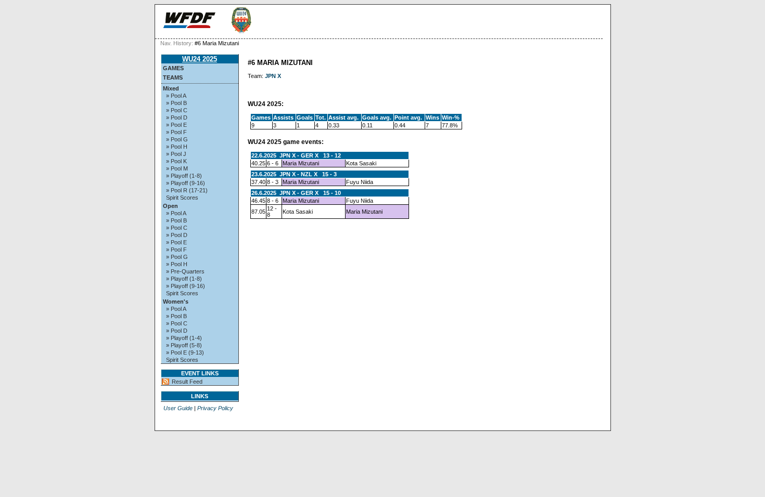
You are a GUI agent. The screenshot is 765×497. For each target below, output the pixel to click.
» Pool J (176, 154)
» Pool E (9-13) (185, 352)
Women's (175, 301)
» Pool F (176, 132)
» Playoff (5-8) (184, 345)
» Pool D (176, 117)
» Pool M (177, 168)
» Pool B (176, 103)
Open (170, 206)
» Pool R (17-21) (187, 190)
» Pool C (176, 110)
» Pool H (176, 146)
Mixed (171, 88)
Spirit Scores (182, 197)
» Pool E (176, 125)
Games (173, 68)
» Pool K (176, 161)
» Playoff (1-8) (184, 176)
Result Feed (187, 381)
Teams (173, 77)
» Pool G (177, 139)
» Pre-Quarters (185, 271)
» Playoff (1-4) (184, 338)
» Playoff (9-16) (185, 183)
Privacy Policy (215, 408)
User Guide (178, 408)
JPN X (273, 76)
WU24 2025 (199, 59)
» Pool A (176, 96)
